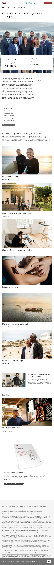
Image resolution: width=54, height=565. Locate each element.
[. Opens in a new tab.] (5, 3)
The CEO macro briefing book (11, 427)
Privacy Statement (15, 561)
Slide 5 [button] (29, 434)
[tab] (21, 434)
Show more (5, 180)
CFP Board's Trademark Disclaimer (35, 555)
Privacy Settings (43, 506)
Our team (32, 61)
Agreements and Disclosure (12, 557)
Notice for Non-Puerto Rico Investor (21, 552)
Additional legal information (22, 506)
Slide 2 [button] (23, 434)
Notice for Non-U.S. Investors (8, 552)
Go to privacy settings (10, 562)
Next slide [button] (50, 412)
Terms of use (4, 506)
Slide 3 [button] (25, 434)
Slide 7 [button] (33, 434)
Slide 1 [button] (21, 434)
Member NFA (13, 537)
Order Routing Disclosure (34, 552)
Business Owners (34, 64)
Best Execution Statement (35, 554)
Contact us (39, 3)
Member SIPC (34, 534)
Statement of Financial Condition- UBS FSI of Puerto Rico (18, 554)
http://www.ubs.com (38, 511)
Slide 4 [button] (27, 434)
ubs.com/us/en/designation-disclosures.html (39, 550)
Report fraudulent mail (34, 506)
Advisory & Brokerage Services (22, 555)
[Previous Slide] (2, 466)
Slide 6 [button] (31, 434)
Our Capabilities (34, 59)
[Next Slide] (51, 466)
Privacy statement (12, 506)
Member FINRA (40, 534)
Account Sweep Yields (11, 555)
